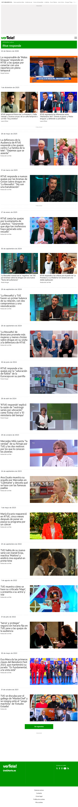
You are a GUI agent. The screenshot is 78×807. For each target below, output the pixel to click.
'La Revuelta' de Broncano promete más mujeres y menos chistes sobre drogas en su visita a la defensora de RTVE (14, 337)
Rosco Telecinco (53, 2)
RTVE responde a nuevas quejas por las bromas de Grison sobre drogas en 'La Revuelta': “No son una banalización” (14, 181)
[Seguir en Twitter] (57, 768)
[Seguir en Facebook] (59, 768)
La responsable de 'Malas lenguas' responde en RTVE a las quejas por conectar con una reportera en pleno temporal (14, 64)
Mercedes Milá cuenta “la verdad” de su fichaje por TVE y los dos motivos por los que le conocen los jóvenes (14, 446)
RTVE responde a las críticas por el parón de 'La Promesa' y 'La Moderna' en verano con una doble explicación (58, 277)
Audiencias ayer (28, 2)
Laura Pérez (4, 121)
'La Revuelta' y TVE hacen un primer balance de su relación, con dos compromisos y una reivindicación (14, 300)
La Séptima (46, 2)
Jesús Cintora (61, 2)
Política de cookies (39, 799)
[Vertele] (10, 766)
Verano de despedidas (38, 2)
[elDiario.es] (9, 770)
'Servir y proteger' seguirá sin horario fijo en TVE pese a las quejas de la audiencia (14, 626)
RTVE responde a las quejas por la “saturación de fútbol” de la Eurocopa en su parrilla (14, 372)
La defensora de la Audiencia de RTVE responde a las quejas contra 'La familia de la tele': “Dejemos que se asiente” (13, 146)
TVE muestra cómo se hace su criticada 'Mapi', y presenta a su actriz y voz (13, 590)
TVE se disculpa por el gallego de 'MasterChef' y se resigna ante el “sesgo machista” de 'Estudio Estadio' (14, 701)
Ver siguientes (39, 726)
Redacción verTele (6, 156)
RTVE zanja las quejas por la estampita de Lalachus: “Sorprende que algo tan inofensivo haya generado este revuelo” (13, 225)
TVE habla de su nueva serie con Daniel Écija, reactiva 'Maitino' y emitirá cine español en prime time (13, 555)
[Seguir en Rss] (68, 768)
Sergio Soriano (5, 73)
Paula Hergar (5, 282)
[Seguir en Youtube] (65, 768)
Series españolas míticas (19, 2)
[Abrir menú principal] (75, 38)
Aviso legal (39, 796)
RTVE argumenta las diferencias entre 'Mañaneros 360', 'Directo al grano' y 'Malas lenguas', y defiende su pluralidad (56, 116)
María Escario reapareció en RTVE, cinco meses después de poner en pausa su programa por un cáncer (14, 519)
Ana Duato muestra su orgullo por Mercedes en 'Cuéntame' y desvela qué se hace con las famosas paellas (14, 482)
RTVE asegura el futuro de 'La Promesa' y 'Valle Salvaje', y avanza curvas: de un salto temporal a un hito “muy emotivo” (19, 116)
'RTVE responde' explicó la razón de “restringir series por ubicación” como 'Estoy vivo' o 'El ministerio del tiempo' (13, 410)
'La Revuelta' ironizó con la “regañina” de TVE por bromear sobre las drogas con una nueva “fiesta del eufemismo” (18, 277)
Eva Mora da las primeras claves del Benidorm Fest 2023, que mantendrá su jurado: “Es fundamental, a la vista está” (14, 664)
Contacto (39, 793)
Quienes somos (39, 790)
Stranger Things (69, 2)
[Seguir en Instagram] (62, 768)
